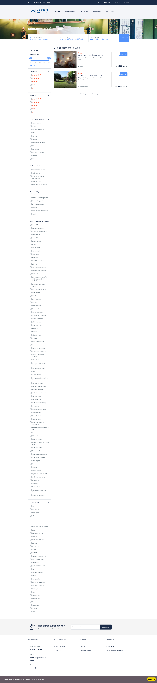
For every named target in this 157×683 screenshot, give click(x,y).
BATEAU (34, 576)
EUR (98, 2)
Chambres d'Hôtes (38, 129)
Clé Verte (35, 296)
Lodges (34, 139)
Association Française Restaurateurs (39, 491)
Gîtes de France (37, 335)
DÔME (34, 550)
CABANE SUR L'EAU (37, 533)
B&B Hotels (35, 254)
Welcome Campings (38, 477)
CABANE (34, 536)
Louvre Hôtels (36, 375)
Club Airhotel (36, 293)
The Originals (36, 461)
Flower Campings (37, 312)
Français (108, 2)
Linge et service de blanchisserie (38, 177)
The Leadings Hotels (38, 457)
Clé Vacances (36, 299)
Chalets (34, 159)
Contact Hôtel (36, 306)
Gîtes (34, 146)
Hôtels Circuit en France (39, 351)
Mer (33, 506)
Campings (35, 149)
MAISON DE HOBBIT (38, 559)
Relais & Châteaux (38, 416)
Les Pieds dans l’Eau (38, 368)
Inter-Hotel (35, 360)
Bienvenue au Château (39, 271)
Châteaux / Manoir (38, 152)
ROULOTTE (35, 546)
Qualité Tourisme (37, 225)
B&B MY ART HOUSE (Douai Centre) (90, 55)
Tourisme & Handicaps (39, 231)
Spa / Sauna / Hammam (40, 211)
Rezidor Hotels (36, 419)
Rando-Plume (36, 412)
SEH (33, 433)
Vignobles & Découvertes (40, 474)
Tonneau (35, 608)
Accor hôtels (36, 235)
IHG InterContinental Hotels (38, 364)
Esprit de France (37, 325)
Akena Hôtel (36, 251)
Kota (33, 592)
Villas (33, 133)
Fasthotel (35, 328)
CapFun (34, 332)
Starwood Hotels (37, 448)
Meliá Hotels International (40, 393)
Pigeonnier (35, 605)
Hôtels (34, 126)
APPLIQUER (33, 66)
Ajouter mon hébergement (114, 651)
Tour (33, 612)
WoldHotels (35, 480)
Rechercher (124, 38)
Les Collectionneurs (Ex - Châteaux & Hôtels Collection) (40, 279)
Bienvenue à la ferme (39, 267)
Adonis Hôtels (36, 241)
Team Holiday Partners (39, 454)
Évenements (97, 12)
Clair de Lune (36, 274)
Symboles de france (38, 451)
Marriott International (39, 386)
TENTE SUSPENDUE (37, 572)
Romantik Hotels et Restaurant (38, 423)
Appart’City (35, 244)
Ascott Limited (36, 248)
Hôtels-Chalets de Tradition (38, 355)
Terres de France (37, 464)
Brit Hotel (35, 264)
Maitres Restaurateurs (39, 487)
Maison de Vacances (38, 143)
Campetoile (36, 579)
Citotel (34, 302)
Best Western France (38, 261)
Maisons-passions (38, 390)
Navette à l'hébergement (40, 198)
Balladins (35, 257)
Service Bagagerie (38, 201)
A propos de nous (59, 646)
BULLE (34, 530)
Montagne (35, 513)
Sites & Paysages (37, 436)
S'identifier (117, 2)
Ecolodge (35, 589)
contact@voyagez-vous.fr (42, 2)
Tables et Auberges (38, 495)
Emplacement (39, 37)
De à (66, 37)
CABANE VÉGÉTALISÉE (38, 566)
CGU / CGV (110, 12)
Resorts (34, 136)
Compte (82, 646)
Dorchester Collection (39, 315)
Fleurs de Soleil (36, 309)
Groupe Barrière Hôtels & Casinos (40, 379)
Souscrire (105, 627)
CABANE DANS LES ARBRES (40, 527)
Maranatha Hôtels (38, 383)
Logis (33, 371)
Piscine (34, 207)
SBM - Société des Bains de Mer (40, 428)
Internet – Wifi (36, 181)
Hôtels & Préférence (38, 348)
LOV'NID (34, 543)
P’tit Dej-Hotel (36, 396)
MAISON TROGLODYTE (39, 556)
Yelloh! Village (36, 470)
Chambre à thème (38, 585)
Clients (97, 37)
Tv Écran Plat (36, 173)
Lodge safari (36, 595)
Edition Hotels (36, 322)
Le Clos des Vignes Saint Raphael (90, 75)
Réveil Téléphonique (38, 170)
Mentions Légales (85, 651)
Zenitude (35, 483)
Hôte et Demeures (38, 341)
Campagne (36, 509)
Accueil (57, 12)
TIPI (33, 569)
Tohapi (34, 467)
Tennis (34, 214)
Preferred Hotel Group (39, 403)
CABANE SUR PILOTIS (38, 540)
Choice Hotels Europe (39, 289)
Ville (33, 516)
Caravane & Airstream (39, 582)
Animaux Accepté (38, 204)
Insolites (34, 156)
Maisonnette (36, 599)
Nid (33, 602)
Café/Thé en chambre (39, 185)
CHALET (34, 553)
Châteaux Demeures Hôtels (39, 285)
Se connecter (110, 646)
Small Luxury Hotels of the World (40, 443)
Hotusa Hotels (36, 345)
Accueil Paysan (37, 238)
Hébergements (70, 12)
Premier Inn (35, 406)
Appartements (37, 123)
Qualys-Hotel (36, 399)
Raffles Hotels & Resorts (39, 409)
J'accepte (151, 679)
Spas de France (37, 439)
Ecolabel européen (38, 228)
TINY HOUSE (35, 563)
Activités (83, 12)
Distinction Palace (38, 319)
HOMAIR (34, 338)
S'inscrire (126, 2)
